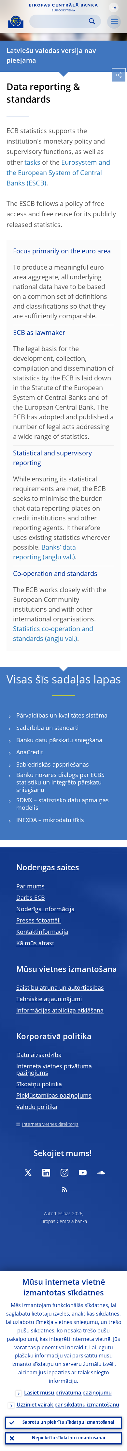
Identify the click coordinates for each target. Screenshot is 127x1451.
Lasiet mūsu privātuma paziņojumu (68, 1393)
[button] (114, 7)
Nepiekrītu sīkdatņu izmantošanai (68, 1438)
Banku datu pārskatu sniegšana (59, 741)
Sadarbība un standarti (47, 728)
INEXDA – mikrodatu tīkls (50, 820)
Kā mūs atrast (35, 944)
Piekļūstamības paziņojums (54, 1096)
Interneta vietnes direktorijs (50, 1124)
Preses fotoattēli (38, 921)
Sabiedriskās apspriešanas (52, 765)
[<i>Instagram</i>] (64, 1172)
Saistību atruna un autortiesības (60, 988)
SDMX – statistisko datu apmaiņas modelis (62, 804)
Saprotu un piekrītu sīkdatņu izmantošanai (68, 1422)
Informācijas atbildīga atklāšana (60, 1011)
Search (92, 21)
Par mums (30, 887)
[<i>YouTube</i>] (83, 1172)
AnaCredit (29, 753)
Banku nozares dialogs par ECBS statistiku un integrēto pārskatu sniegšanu (60, 782)
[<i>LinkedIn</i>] (46, 1172)
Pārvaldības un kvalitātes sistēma (61, 716)
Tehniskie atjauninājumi (49, 999)
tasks (32, 163)
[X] (28, 1172)
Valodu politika (36, 1107)
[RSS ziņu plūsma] (64, 1189)
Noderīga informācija (45, 909)
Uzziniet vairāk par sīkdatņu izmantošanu (68, 1405)
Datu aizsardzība (39, 1055)
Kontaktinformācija (42, 932)
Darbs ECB (30, 898)
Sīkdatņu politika (39, 1085)
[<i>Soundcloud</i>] (101, 1172)
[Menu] (114, 22)
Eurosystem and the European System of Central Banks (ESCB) (58, 173)
